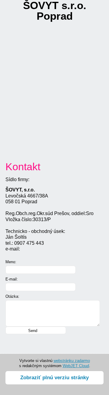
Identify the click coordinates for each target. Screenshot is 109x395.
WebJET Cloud (76, 365)
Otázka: (12, 296)
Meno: (10, 262)
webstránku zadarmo (72, 360)
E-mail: (11, 279)
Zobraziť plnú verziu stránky (54, 377)
